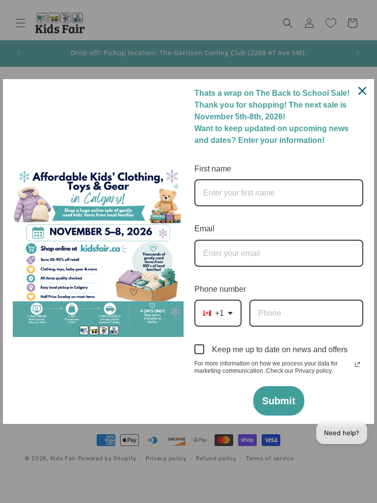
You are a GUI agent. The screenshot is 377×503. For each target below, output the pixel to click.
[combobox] (218, 313)
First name (212, 169)
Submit (279, 400)
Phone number (220, 289)
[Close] (362, 91)
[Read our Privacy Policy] (357, 364)
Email (204, 228)
